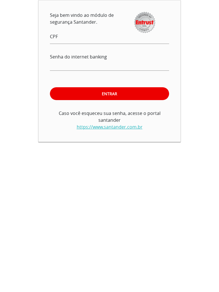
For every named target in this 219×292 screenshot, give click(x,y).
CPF (54, 36)
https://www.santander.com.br (110, 127)
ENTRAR (109, 93)
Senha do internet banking (78, 57)
